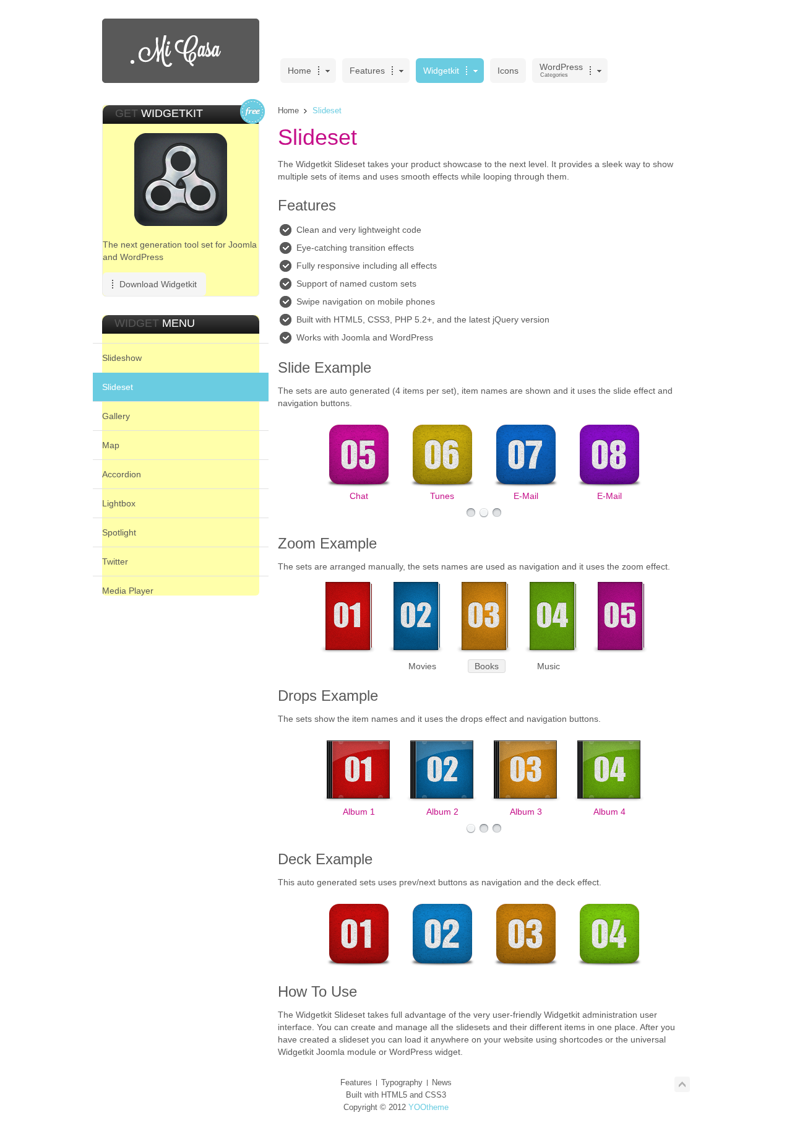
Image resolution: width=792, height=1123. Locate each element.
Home (288, 110)
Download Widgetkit (158, 284)
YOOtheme (428, 1107)
